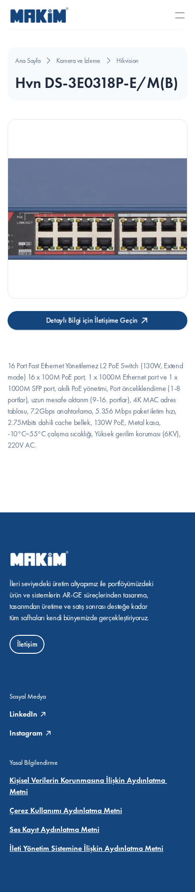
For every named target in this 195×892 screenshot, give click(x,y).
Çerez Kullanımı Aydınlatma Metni (65, 810)
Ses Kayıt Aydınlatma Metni (54, 829)
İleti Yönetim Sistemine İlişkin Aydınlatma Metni (86, 848)
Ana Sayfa (27, 60)
